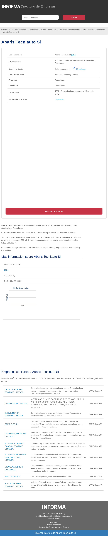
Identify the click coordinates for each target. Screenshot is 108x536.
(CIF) (73, 55)
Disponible (59, 99)
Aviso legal (54, 522)
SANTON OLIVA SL (13, 477)
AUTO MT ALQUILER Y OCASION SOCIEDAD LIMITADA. (14, 446)
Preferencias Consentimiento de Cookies (54, 527)
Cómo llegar (80, 69)
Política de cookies (54, 525)
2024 (6, 270)
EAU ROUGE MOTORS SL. (16, 403)
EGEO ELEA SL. (11, 424)
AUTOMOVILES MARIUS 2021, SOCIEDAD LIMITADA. (15, 457)
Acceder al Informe (54, 211)
